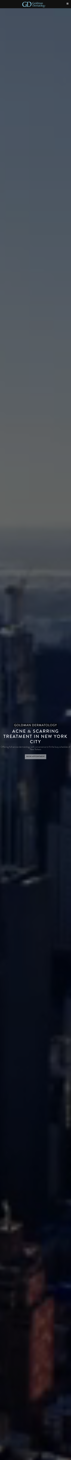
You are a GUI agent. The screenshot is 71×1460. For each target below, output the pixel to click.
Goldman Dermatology (35, 725)
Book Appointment (35, 757)
